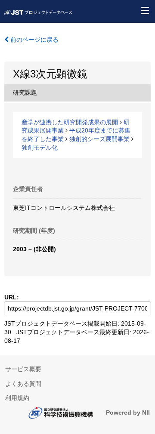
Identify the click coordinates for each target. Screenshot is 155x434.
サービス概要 (23, 369)
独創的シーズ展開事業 (99, 138)
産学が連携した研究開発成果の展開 (70, 122)
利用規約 (17, 397)
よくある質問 (23, 383)
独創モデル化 (40, 147)
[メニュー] (145, 10)
